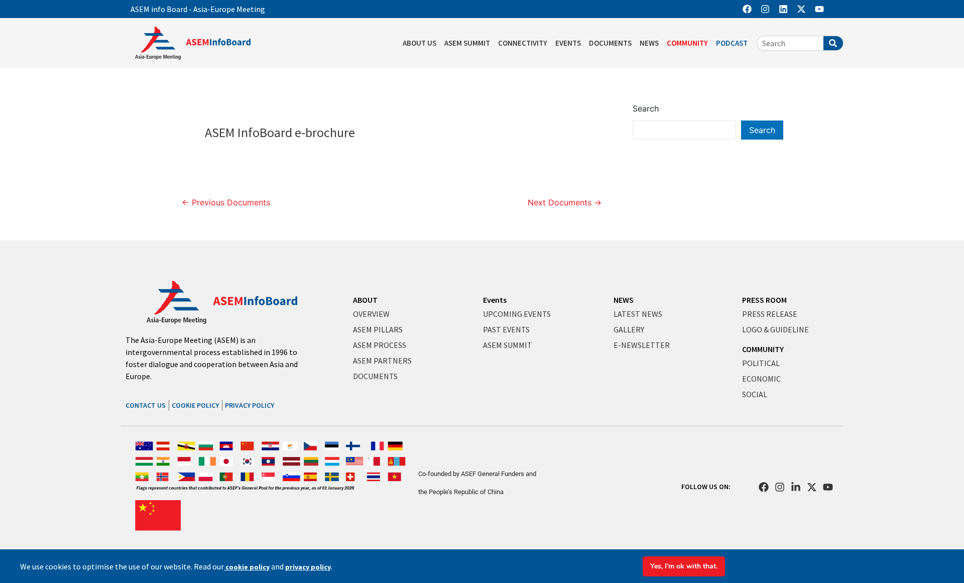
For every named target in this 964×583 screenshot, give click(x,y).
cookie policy (247, 566)
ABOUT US (419, 43)
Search (646, 108)
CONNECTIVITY (522, 43)
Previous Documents (226, 202)
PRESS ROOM (764, 300)
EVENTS (568, 43)
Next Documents (564, 202)
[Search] (833, 43)
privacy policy (308, 566)
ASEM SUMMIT (467, 43)
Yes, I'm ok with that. (683, 566)
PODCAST (732, 43)
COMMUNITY (687, 43)
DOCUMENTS (610, 43)
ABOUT (365, 300)
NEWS (649, 43)
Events (495, 300)
